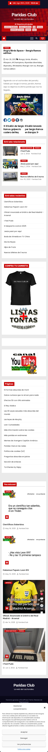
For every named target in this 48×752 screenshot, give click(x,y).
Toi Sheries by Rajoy (12, 467)
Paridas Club (24, 14)
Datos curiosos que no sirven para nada (21, 395)
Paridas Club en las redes (15, 446)
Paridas (39, 27)
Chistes (8, 491)
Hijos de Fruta (10, 247)
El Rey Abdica (10, 405)
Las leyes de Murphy (13, 419)
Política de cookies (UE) (14, 451)
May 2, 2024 (25, 166)
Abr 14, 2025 (10, 622)
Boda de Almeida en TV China (17, 236)
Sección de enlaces (12, 462)
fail (34, 27)
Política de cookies (24, 749)
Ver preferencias (24, 744)
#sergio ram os (29, 65)
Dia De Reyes (9, 242)
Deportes (8, 583)
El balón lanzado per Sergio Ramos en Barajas (34, 129)
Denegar (24, 738)
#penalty (7, 65)
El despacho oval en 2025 (15, 226)
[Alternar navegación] (31, 38)
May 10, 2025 (10, 574)
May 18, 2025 (10, 528)
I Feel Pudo (25, 151)
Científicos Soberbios (13, 201)
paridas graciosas (17, 30)
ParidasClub (36, 154)
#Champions (18, 62)
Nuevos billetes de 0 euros (32, 177)
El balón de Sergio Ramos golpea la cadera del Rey (13, 129)
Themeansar (24, 702)
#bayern (7, 62)
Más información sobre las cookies (19, 430)
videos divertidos (25, 27)
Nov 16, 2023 (25, 179)
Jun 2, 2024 (25, 154)
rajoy (34, 30)
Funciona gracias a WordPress (17, 700)
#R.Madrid (17, 65)
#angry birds (24, 59)
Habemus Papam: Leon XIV (15, 207)
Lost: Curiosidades (12, 425)
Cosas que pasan (27, 148)
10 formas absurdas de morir (16, 390)
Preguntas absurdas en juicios (17, 456)
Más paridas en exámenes (15, 435)
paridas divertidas (11, 27)
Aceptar (24, 732)
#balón (34, 59)
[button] (45, 707)
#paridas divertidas (33, 62)
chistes (28, 30)
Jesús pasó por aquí (29, 164)
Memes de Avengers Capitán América (20, 440)
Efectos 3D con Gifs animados (17, 400)
